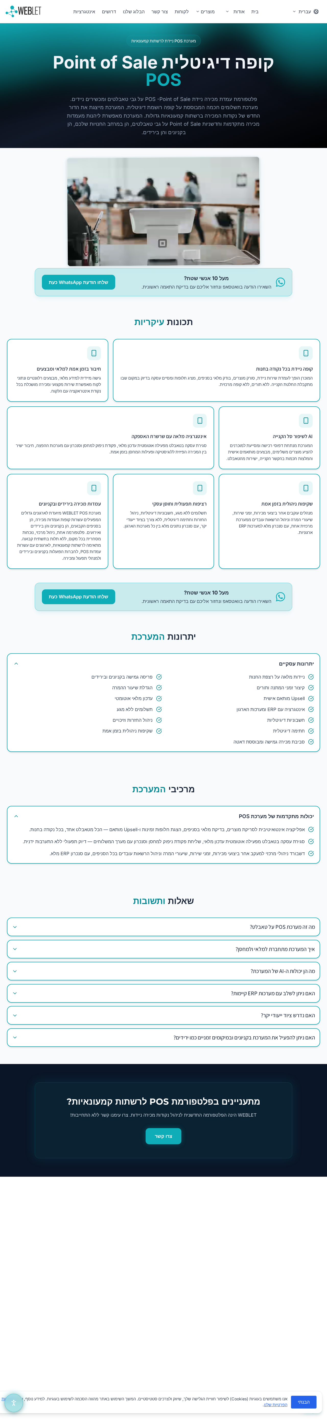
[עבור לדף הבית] (24, 11)
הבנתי (304, 1402)
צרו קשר (163, 1136)
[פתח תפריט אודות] (227, 11)
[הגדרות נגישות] (14, 1403)
